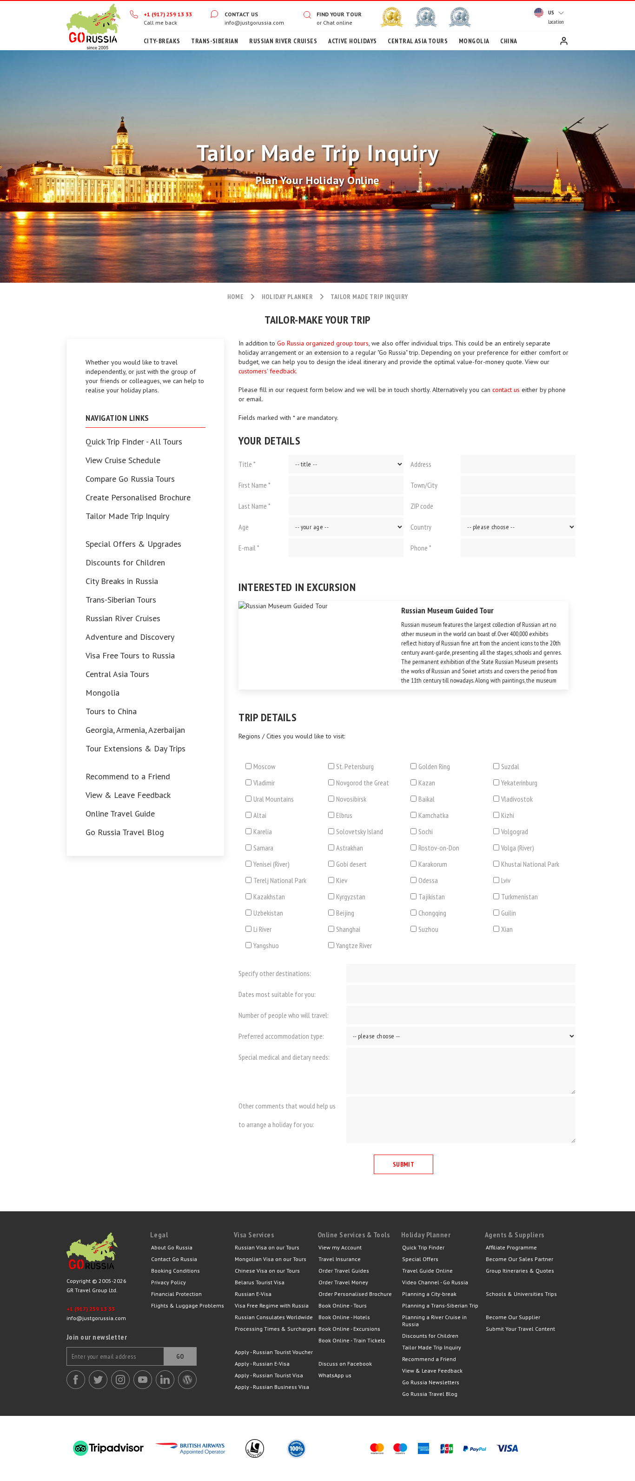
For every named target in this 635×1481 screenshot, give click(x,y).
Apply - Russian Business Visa (272, 1386)
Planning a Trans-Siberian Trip (440, 1305)
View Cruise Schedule (123, 460)
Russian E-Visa (253, 1293)
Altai (259, 815)
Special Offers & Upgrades (133, 544)
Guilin (508, 912)
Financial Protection (176, 1293)
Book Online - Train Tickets (351, 1340)
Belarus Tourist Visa (259, 1282)
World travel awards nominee (425, 17)
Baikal (426, 799)
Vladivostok (517, 799)
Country (420, 526)
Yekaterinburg (519, 782)
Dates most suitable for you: (277, 994)
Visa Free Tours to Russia (130, 655)
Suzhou (428, 929)
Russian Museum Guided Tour (447, 611)
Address (420, 464)
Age (243, 526)
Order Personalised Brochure (355, 1293)
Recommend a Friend (429, 1358)
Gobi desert (351, 864)
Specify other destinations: (274, 973)
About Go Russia (171, 1247)
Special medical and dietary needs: (284, 1057)
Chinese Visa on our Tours (267, 1270)
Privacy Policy (168, 1282)
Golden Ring (434, 766)
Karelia (262, 831)
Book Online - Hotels (344, 1317)
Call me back (160, 22)
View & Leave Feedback (128, 795)
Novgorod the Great (362, 782)
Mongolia (474, 41)
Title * (247, 464)
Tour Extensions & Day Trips (135, 748)
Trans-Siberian (214, 41)
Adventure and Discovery (130, 637)
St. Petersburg (355, 766)
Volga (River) (517, 847)
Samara (263, 847)
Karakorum (432, 864)
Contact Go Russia (174, 1258)
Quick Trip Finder (423, 1247)
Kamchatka (433, 815)
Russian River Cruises (283, 41)
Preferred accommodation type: (281, 1036)
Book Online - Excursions (349, 1328)
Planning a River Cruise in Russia (434, 1321)
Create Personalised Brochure (138, 497)
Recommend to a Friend (128, 776)
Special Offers (420, 1258)
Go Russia (108, 1253)
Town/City (423, 485)
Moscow (264, 766)
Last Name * (254, 506)
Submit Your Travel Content (520, 1328)
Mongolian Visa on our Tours (270, 1258)
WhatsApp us (334, 1375)
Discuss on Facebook (345, 1363)
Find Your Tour (339, 14)
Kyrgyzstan (350, 896)
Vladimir (264, 782)
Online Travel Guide (120, 813)
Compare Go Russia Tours (130, 479)
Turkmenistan (519, 896)
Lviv (505, 880)
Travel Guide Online (427, 1270)
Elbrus (344, 815)
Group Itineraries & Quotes (520, 1270)
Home (93, 25)
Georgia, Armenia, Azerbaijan (135, 730)
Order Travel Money (343, 1282)
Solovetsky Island (359, 831)
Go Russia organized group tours (323, 343)
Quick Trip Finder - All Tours (134, 441)
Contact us (241, 14)
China (508, 41)
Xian (507, 929)
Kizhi (507, 815)
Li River (262, 929)
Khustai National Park (530, 864)
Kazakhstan (269, 896)
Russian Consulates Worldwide (274, 1317)
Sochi (425, 831)
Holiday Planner (287, 296)
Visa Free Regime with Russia (272, 1305)
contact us (506, 389)
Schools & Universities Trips (521, 1293)
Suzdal (510, 766)
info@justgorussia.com (254, 22)
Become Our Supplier (513, 1317)
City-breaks (162, 41)
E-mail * (248, 547)
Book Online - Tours (342, 1305)
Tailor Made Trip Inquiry (127, 516)
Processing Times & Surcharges (275, 1328)
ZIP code (421, 506)
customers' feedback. (267, 371)
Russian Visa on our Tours (267, 1247)
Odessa (428, 880)
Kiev (341, 880)
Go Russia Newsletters (430, 1382)
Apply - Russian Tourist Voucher (274, 1351)
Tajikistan (431, 896)
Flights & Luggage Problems (187, 1305)
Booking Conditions (175, 1270)
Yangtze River (354, 945)
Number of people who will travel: (283, 1015)
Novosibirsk (351, 799)
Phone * (420, 547)
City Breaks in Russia (122, 581)
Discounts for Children (125, 562)
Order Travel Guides (343, 1270)
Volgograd (514, 831)
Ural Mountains (273, 799)
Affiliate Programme (511, 1247)
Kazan (426, 782)
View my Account (340, 1247)
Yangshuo (266, 945)
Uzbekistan (268, 912)
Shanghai (348, 929)
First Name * (254, 485)
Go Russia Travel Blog (125, 832)
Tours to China (111, 711)
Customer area (564, 41)
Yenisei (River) (271, 864)
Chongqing (432, 912)
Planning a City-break (429, 1293)
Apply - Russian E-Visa (262, 1363)
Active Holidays (352, 41)
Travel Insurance (339, 1258)
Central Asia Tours (418, 41)
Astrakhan (349, 847)
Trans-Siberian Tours (121, 599)
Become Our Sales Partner (519, 1258)
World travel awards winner (391, 17)
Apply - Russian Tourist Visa (269, 1375)
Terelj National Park (279, 880)
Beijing (345, 912)
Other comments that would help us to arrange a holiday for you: (287, 1115)
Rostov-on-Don (438, 847)
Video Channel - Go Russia (435, 1282)
